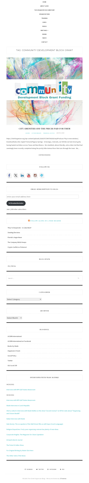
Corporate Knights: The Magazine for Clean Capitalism (25, 435)
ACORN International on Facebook (19, 341)
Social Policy (12, 356)
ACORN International (15, 336)
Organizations (44, 14)
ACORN (28, 133)
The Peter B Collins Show (15, 445)
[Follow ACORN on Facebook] (9, 175)
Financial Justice (49, 133)
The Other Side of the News (16, 456)
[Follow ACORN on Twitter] (16, 175)
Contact (44, 42)
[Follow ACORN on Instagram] (35, 175)
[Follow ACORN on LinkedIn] (22, 175)
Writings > (44, 30)
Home (44, 2)
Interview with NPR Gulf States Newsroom (20, 390)
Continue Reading (45, 155)
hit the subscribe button (16, 203)
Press (44, 26)
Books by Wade (13, 346)
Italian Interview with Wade (15, 419)
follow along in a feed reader (45, 221)
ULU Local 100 (12, 365)
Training (44, 18)
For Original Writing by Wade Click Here (19, 450)
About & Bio (44, 6)
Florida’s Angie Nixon (15, 237)
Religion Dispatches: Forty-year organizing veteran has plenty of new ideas (32, 429)
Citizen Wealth (36, 133)
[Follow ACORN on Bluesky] (41, 175)
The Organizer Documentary (44, 10)
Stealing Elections (14, 232)
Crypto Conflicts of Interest (17, 247)
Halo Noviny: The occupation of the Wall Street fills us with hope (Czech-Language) (34, 424)
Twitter (10, 361)
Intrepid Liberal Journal (14, 440)
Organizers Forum (14, 351)
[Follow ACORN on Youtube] (29, 175)
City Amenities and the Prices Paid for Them (44, 128)
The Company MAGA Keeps (17, 242)
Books (44, 34)
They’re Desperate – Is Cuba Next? (19, 228)
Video (44, 22)
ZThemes (63, 478)
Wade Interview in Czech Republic (18, 405)
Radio (45, 38)
